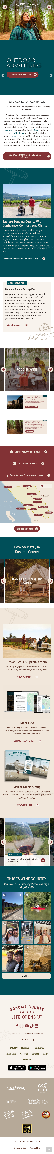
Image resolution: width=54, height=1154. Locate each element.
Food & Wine (27, 369)
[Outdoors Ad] (27, 426)
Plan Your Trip (27, 1039)
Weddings (24, 1054)
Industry (14, 1048)
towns (13, 136)
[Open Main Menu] (49, 7)
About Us (27, 1059)
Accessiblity (35, 1148)
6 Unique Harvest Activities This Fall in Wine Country (23, 860)
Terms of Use (20, 1148)
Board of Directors (34, 1033)
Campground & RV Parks (27, 581)
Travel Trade (11, 1054)
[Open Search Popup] (5, 7)
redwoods (10, 130)
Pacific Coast (18, 133)
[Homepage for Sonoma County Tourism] (27, 6)
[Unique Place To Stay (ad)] (27, 402)
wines (35, 130)
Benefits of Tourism (40, 1054)
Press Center (38, 1048)
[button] (3, 75)
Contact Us (16, 1033)
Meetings (25, 1048)
